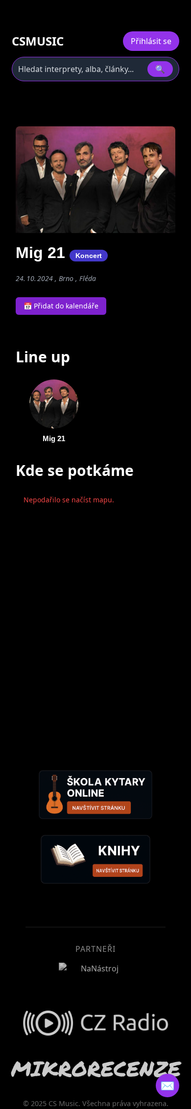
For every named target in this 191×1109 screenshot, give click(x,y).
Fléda (87, 278)
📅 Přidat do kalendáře (61, 305)
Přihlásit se (151, 41)
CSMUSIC (38, 41)
